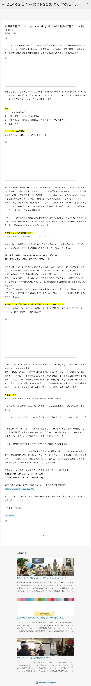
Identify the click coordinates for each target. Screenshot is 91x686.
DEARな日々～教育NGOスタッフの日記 (41, 4)
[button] (6, 38)
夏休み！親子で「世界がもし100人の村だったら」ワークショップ (41, 578)
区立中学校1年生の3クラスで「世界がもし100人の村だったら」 (41, 618)
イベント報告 (10, 515)
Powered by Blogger (47, 683)
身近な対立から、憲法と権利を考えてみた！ (33, 658)
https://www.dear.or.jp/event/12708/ (19, 489)
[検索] (79, 4)
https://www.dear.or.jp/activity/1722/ (36, 237)
